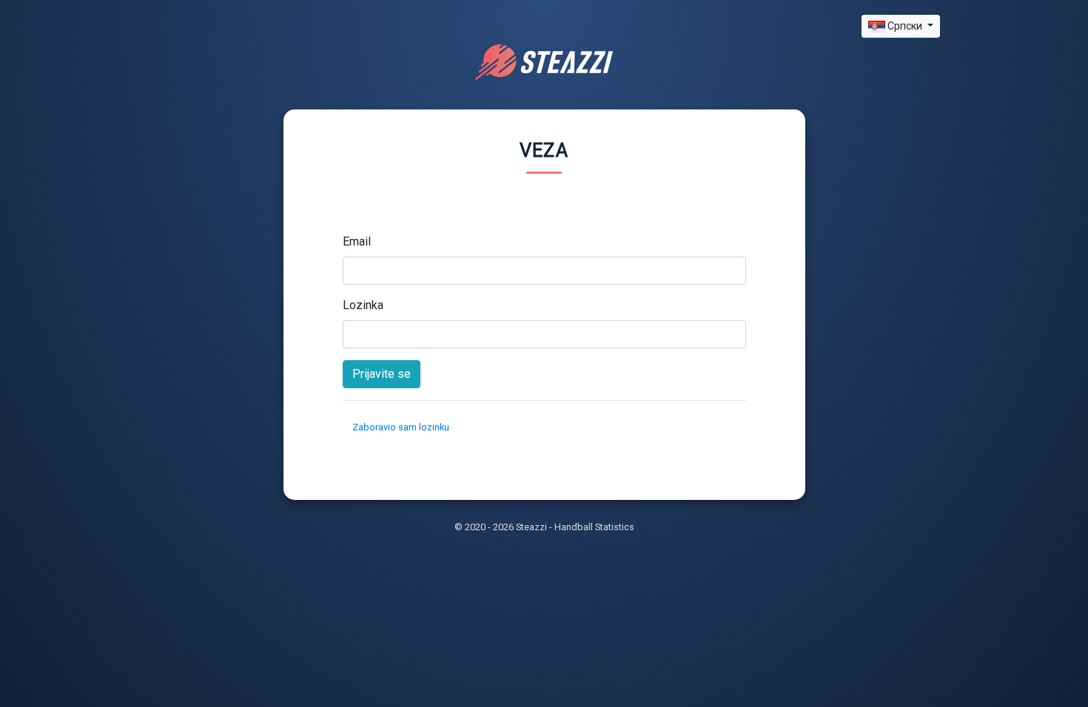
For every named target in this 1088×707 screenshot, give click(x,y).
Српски (904, 26)
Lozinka (363, 305)
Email (357, 241)
